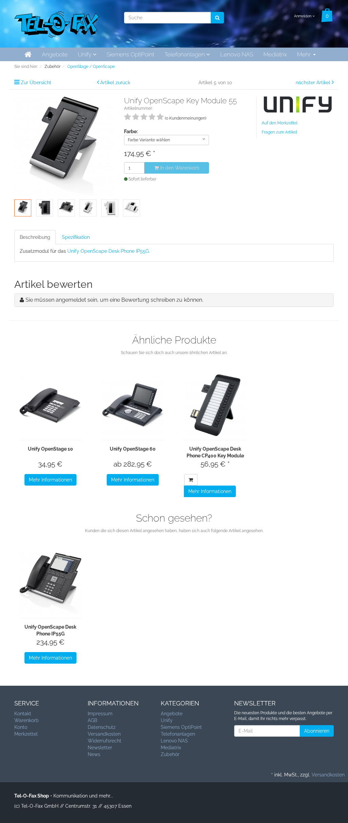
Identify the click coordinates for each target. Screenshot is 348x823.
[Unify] (298, 104)
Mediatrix (275, 54)
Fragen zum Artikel (279, 132)
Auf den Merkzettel (279, 123)
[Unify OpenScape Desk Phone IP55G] (50, 583)
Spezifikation (76, 237)
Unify (85, 54)
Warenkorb (26, 720)
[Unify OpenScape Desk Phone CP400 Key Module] (215, 405)
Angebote (55, 54)
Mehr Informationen (50, 480)
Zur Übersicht (36, 82)
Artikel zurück (115, 82)
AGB (92, 720)
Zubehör (170, 754)
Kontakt (22, 713)
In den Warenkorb (179, 168)
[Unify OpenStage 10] (50, 405)
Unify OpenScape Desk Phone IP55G (108, 251)
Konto (20, 727)
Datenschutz (102, 727)
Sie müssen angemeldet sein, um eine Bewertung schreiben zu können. (114, 300)
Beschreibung (35, 237)
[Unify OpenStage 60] (133, 405)
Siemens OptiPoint (130, 54)
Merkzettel (26, 734)
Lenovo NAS (236, 54)
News (94, 754)
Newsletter (100, 747)
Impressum (100, 713)
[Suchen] (217, 17)
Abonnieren (316, 731)
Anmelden (303, 16)
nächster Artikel (314, 82)
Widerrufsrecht (104, 740)
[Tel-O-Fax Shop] (56, 23)
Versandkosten (104, 734)
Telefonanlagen (185, 54)
